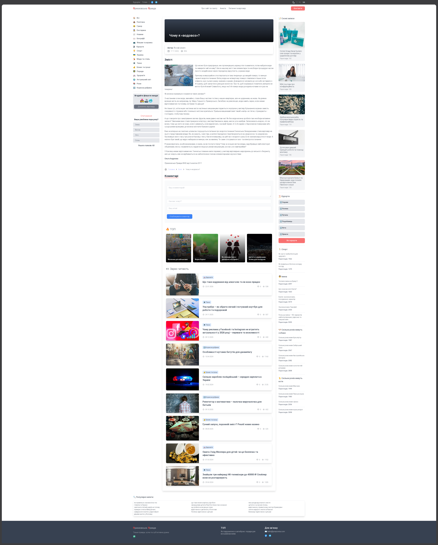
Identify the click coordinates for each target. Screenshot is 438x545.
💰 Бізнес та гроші (210, 372)
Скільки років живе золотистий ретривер (290, 367)
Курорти (136, 2)
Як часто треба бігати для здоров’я (288, 255)
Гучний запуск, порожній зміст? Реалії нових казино (231, 424)
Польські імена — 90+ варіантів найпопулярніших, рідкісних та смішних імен (290, 317)
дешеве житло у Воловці (143, 514)
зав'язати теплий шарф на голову (147, 507)
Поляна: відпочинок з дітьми (202, 512)
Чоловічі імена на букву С (288, 281)
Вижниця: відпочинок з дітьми (260, 512)
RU (300, 2)
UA (304, 2)
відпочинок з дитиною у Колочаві (204, 509)
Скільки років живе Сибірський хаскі (290, 346)
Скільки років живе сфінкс (288, 402)
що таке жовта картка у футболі (203, 503)
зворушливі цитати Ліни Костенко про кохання (209, 505)
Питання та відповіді (237, 8)
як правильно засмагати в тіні (145, 503)
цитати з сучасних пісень (258, 505)
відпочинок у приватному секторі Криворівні (265, 507)
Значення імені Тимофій (288, 307)
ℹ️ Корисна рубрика (211, 347)
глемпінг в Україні (140, 505)
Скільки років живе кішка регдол (291, 410)
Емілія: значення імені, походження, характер (287, 298)
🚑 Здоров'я (208, 277)
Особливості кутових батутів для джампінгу (227, 352)
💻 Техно (206, 302)
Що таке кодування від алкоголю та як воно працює (231, 282)
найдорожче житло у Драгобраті (146, 512)
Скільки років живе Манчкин (289, 386)
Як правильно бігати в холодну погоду (290, 265)
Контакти (298, 8)
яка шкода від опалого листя (259, 503)
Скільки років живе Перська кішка (291, 394)
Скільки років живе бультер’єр (290, 337)
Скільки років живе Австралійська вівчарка (291, 357)
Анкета (223, 8)
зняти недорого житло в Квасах (261, 509)
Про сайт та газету (209, 8)
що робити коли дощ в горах (202, 507)
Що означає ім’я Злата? (288, 289)
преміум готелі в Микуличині (144, 509)
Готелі (144, 2)
